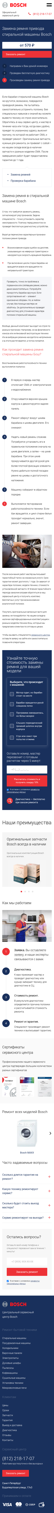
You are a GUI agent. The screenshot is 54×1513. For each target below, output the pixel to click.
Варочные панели (12, 1353)
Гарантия (7, 1420)
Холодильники (10, 1348)
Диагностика (9, 1430)
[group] (27, 1136)
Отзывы (6, 1435)
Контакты (7, 1440)
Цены (5, 1405)
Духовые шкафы (11, 1363)
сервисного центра (40, 635)
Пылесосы (8, 1368)
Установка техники (12, 1382)
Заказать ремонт (15, 54)
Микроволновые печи (14, 1387)
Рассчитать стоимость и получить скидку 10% (27, 781)
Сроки (5, 1410)
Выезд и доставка (12, 1425)
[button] (21, 891)
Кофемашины (10, 1373)
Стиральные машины (14, 1338)
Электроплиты (10, 1358)
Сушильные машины (14, 1377)
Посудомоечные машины (16, 1343)
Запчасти (7, 1415)
